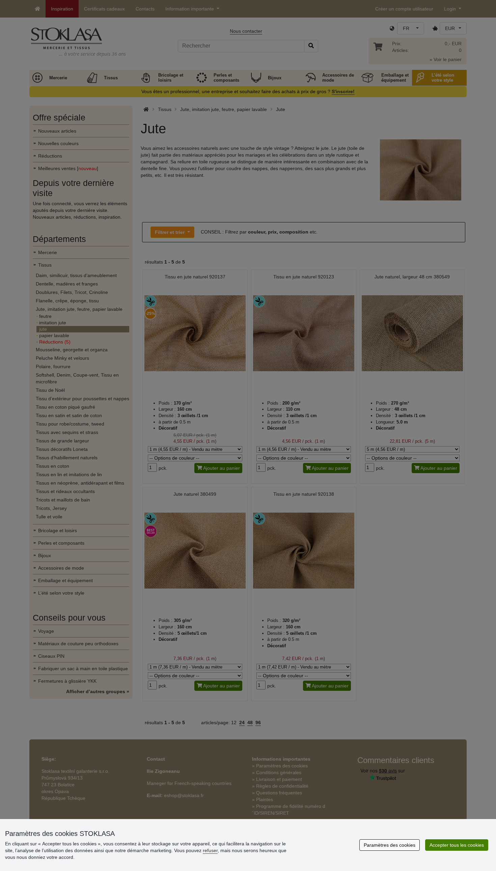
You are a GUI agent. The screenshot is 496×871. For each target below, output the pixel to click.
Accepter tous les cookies (457, 845)
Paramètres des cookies (389, 845)
